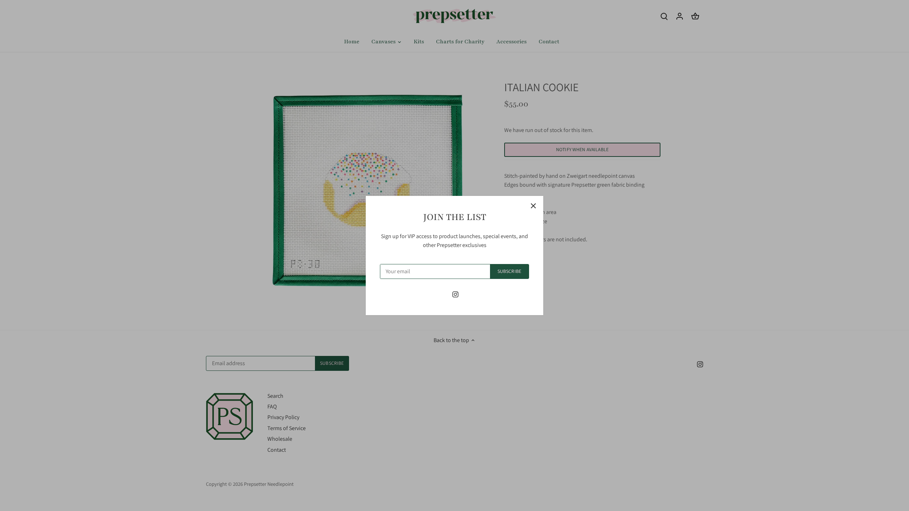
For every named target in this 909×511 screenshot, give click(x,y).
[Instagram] (455, 294)
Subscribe (509, 271)
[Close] (533, 206)
